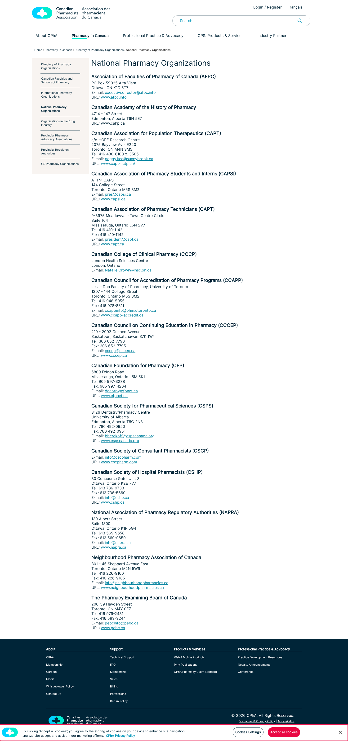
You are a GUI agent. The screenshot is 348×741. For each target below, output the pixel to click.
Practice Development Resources (260, 657)
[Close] (340, 732)
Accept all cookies (284, 732)
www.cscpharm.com (119, 462)
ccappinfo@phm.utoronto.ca (130, 310)
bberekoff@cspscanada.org (130, 436)
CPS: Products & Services (220, 35)
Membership (54, 664)
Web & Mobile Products (189, 657)
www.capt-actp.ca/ (118, 163)
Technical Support (122, 657)
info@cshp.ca (117, 497)
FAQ (113, 664)
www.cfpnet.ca (114, 395)
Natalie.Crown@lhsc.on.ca (128, 270)
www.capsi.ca (113, 199)
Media (50, 679)
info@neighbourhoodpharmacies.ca (136, 582)
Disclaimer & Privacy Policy (257, 721)
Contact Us (53, 694)
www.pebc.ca (113, 627)
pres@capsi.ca (118, 194)
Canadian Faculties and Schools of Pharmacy (56, 80)
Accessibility (285, 721)
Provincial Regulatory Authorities (55, 151)
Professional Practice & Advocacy (153, 35)
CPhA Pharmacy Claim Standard (195, 671)
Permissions (118, 694)
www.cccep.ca (114, 355)
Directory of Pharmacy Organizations (56, 66)
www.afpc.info (114, 97)
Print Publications (185, 664)
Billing (114, 686)
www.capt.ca (112, 244)
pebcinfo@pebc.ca (121, 623)
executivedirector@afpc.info (130, 92)
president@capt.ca (121, 239)
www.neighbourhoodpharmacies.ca (132, 587)
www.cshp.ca (113, 502)
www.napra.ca (113, 547)
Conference (246, 671)
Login (258, 7)
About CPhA (47, 35)
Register (274, 7)
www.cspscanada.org (120, 440)
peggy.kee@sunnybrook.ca (129, 158)
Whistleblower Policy (60, 686)
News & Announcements (254, 664)
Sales (113, 679)
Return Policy (119, 701)
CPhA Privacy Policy (120, 736)
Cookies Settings (248, 732)
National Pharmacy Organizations (54, 109)
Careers (51, 671)
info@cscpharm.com (123, 457)
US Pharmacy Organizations (60, 164)
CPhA (50, 657)
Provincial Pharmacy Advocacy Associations (56, 137)
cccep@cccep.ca (120, 350)
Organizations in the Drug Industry (58, 123)
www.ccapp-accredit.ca (122, 315)
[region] (174, 732)
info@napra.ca (118, 542)
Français (295, 7)
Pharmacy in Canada (90, 35)
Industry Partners (273, 35)
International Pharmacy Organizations (56, 94)
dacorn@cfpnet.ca (121, 391)
